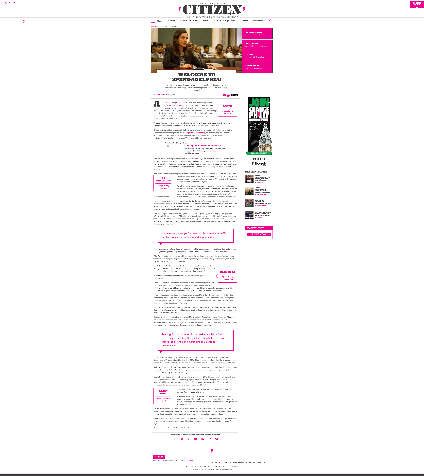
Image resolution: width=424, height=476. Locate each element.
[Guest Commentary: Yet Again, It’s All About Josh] (249, 179)
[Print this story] (228, 95)
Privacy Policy (238, 462)
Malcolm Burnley (261, 205)
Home (153, 26)
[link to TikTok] (209, 439)
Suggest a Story (259, 234)
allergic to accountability (195, 133)
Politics (158, 26)
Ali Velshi (259, 217)
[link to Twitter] (9, 2)
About (214, 462)
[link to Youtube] (13, 2)
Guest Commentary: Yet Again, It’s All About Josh (263, 178)
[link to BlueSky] (216, 439)
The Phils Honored (263, 202)
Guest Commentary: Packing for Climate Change (262, 190)
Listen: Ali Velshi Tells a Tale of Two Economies (263, 214)
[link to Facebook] (2, 2)
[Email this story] (224, 95)
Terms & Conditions (257, 462)
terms (191, 460)
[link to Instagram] (6, 2)
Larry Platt (160, 95)
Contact (225, 462)
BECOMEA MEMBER (417, 4)
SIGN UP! (159, 457)
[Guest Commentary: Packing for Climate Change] (249, 191)
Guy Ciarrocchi (261, 182)
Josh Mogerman (261, 194)
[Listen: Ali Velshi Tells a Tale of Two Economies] (249, 215)
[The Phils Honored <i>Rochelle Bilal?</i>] (249, 203)
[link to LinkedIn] (202, 439)
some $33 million (174, 105)
